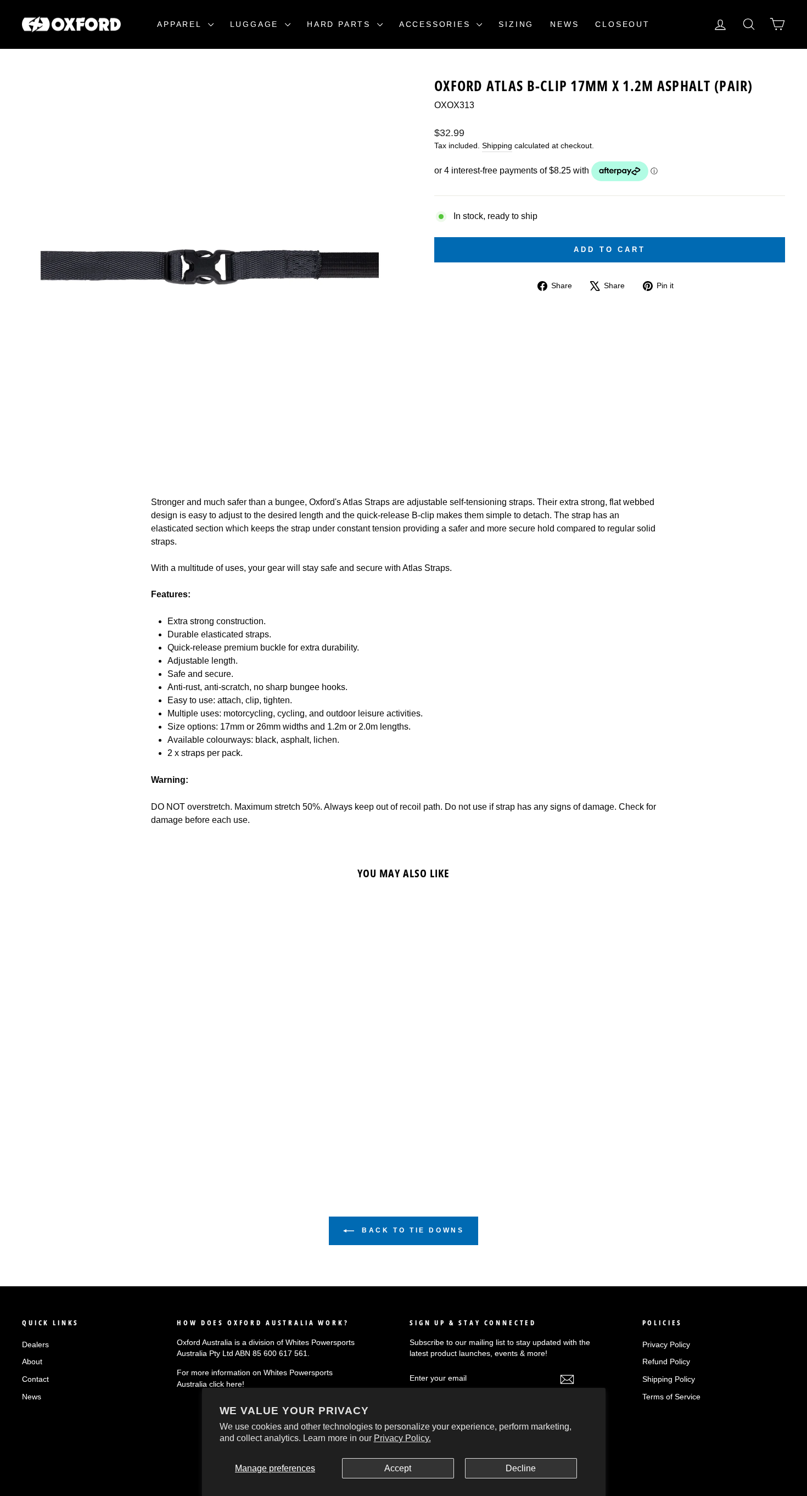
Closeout (622, 24)
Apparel (181, 24)
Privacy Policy (666, 1345)
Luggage (256, 24)
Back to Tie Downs (411, 1230)
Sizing (516, 24)
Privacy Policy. (402, 1438)
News (564, 24)
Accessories (436, 24)
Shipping (497, 146)
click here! (226, 1384)
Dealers (35, 1345)
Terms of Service (671, 1397)
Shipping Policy (668, 1379)
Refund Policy (666, 1362)
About (32, 1362)
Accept (397, 1468)
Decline (521, 1468)
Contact (35, 1379)
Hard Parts (340, 24)
